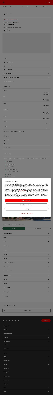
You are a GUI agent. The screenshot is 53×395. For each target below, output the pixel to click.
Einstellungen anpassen (26, 209)
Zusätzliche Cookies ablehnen (26, 204)
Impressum (31, 213)
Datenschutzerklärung (22, 190)
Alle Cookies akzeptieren (26, 200)
